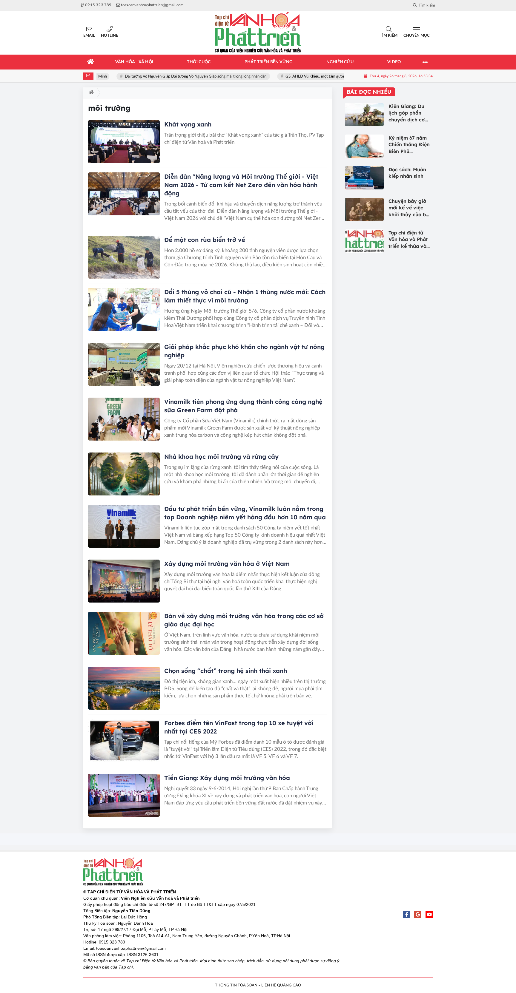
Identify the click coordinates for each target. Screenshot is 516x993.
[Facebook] (406, 914)
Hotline (109, 36)
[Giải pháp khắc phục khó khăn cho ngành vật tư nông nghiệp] (124, 364)
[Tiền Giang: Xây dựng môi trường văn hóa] (124, 795)
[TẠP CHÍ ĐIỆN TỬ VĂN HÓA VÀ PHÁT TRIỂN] (258, 33)
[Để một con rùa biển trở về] (124, 257)
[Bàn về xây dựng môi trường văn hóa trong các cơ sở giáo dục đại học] (124, 633)
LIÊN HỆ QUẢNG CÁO (281, 985)
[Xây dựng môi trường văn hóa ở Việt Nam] (124, 581)
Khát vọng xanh (187, 124)
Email (89, 36)
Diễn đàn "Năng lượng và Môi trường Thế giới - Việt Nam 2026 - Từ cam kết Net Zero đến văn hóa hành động (241, 185)
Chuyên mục (416, 36)
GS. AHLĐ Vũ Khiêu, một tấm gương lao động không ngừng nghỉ (329, 76)
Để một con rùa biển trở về (204, 239)
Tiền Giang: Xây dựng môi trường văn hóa (227, 778)
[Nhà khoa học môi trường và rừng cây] (124, 474)
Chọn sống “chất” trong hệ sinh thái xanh (225, 670)
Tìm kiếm (388, 36)
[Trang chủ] (90, 62)
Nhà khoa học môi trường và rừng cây (221, 456)
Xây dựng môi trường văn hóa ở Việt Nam (227, 563)
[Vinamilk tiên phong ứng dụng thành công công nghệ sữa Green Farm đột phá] (124, 419)
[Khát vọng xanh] (124, 141)
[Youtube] (429, 914)
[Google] (417, 914)
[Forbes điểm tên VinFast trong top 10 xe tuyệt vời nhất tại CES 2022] (124, 740)
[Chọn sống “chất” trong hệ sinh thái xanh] (124, 688)
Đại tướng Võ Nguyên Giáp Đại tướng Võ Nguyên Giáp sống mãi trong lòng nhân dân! (185, 76)
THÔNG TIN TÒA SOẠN (236, 985)
